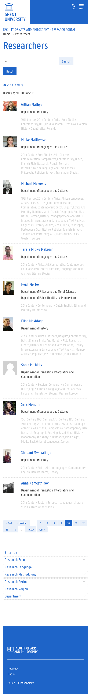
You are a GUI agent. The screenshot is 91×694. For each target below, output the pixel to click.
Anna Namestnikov (35, 483)
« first (9, 523)
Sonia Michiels (31, 364)
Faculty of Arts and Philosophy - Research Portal (39, 29)
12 (84, 523)
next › (31, 529)
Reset (9, 71)
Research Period (16, 582)
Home (6, 34)
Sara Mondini (30, 404)
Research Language (18, 567)
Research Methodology (20, 574)
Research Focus (15, 560)
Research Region (16, 589)
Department (13, 596)
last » (42, 529)
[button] (81, 6)
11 (76, 523)
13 (7, 529)
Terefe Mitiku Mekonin (37, 249)
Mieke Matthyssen (34, 139)
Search (66, 61)
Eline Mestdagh (32, 320)
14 (15, 529)
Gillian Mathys (31, 104)
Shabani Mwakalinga (36, 452)
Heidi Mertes (30, 284)
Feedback (13, 668)
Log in (11, 674)
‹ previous (23, 523)
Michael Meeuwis (33, 183)
